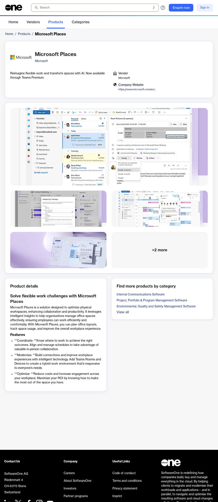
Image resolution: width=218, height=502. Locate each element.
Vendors (33, 22)
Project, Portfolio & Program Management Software (152, 300)
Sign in (204, 7)
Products (55, 22)
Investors (70, 488)
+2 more (159, 250)
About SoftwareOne (77, 480)
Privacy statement (124, 488)
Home (13, 22)
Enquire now (181, 7)
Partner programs (76, 496)
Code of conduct (124, 473)
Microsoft (41, 61)
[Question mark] (163, 7)
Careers (69, 473)
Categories (80, 22)
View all (123, 312)
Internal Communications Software (141, 294)
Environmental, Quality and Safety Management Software (156, 306)
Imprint (117, 496)
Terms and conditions (127, 480)
